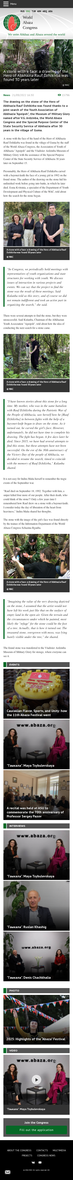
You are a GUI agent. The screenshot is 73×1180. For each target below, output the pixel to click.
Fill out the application (36, 1130)
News (6, 95)
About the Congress (19, 1150)
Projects (27, 1155)
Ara (50, 11)
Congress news (46, 1155)
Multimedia (59, 1150)
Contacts (42, 1150)
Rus (23, 11)
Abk (39, 11)
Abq (45, 11)
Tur (34, 11)
